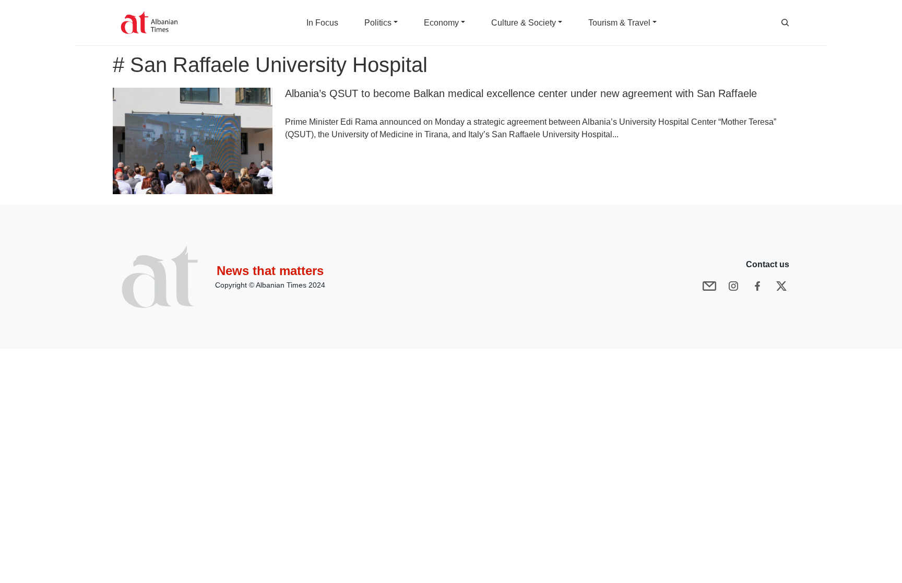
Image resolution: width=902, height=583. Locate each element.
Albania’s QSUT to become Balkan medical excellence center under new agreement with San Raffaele (521, 93)
